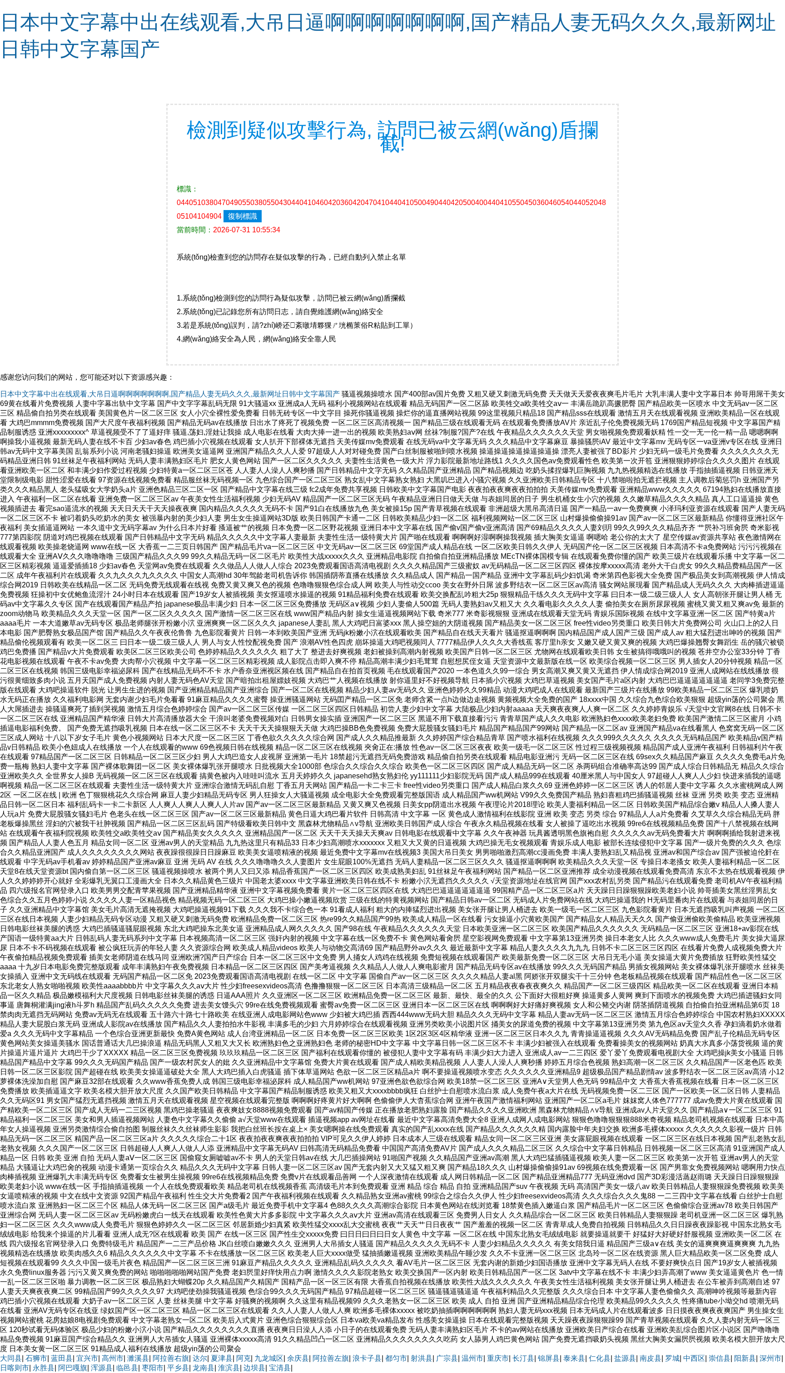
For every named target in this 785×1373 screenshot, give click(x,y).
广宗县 (447, 1358)
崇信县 (719, 1358)
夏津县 (222, 1358)
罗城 (672, 1358)
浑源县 (102, 1368)
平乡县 (178, 1368)
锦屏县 (549, 1358)
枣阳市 (153, 1368)
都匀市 (396, 1358)
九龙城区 (268, 1358)
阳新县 (745, 1358)
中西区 (694, 1358)
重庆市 (498, 1358)
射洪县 (421, 1358)
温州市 (472, 1358)
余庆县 (298, 1358)
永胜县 (44, 1368)
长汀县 (523, 1358)
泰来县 (574, 1358)
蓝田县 (62, 1358)
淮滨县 (229, 1368)
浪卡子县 (367, 1358)
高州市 (113, 1358)
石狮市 (36, 1358)
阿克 (243, 1358)
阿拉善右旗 (171, 1358)
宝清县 (280, 1368)
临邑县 (127, 1368)
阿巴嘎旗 (72, 1368)
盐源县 (625, 1358)
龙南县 (203, 1368)
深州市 (770, 1358)
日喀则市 (14, 1368)
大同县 (11, 1358)
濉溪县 (138, 1358)
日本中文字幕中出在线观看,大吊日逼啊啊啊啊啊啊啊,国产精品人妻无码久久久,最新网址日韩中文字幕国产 (170, 394)
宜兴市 (87, 1358)
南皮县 (650, 1358)
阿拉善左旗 (331, 1358)
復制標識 (242, 216)
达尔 (200, 1358)
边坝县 (254, 1368)
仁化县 (600, 1358)
